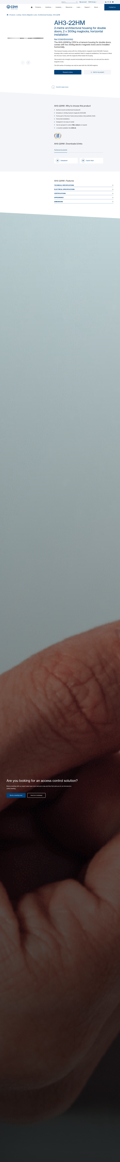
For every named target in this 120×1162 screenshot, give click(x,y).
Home (31, 7)
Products (38, 7)
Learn (78, 7)
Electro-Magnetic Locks (29, 15)
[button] (28, 62)
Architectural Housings (45, 15)
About (96, 7)
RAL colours (76, 125)
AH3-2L (73, 128)
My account (83, 2)
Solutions (48, 7)
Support (87, 7)
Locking (18, 15)
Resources (69, 7)
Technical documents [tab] (60, 150)
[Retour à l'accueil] (12, 7)
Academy (59, 7)
